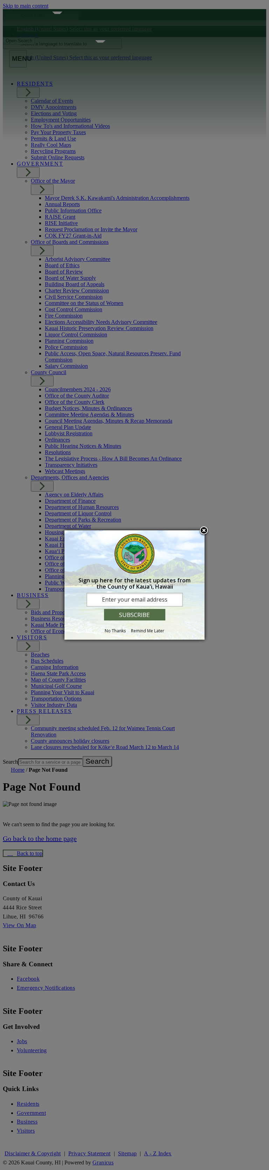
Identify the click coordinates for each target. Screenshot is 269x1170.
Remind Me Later (147, 631)
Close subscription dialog (204, 531)
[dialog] (134, 585)
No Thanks (115, 631)
